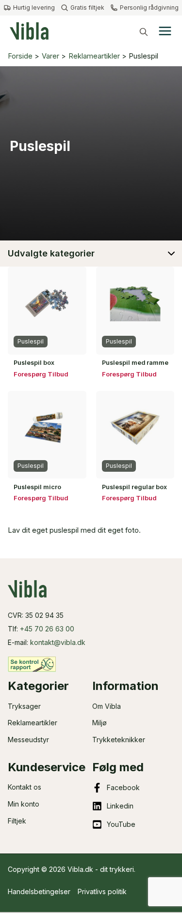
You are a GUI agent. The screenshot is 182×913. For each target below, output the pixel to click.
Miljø (99, 722)
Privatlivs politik (102, 891)
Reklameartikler (32, 722)
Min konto (23, 804)
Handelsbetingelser (39, 891)
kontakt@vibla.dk (57, 642)
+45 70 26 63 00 (47, 629)
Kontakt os (24, 787)
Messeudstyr (28, 739)
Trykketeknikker (118, 739)
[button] (143, 32)
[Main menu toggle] (165, 31)
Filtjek (17, 821)
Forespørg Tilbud (41, 374)
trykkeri (122, 869)
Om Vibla (106, 706)
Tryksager (24, 706)
